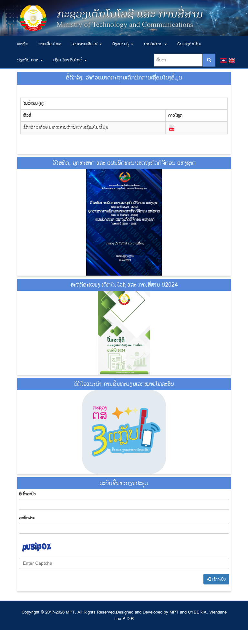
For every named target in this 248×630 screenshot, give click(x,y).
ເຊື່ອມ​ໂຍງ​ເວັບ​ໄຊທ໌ (68, 60)
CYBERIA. (198, 612)
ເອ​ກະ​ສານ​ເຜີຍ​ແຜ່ (85, 44)
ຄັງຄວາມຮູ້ (121, 44)
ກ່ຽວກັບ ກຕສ (28, 60)
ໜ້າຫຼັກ (22, 44)
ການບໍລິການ (154, 44)
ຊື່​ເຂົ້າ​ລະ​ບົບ (27, 494)
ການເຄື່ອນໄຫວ (49, 44)
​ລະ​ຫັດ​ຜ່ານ (27, 518)
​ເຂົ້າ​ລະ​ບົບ (218, 579)
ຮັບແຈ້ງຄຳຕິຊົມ (189, 44)
